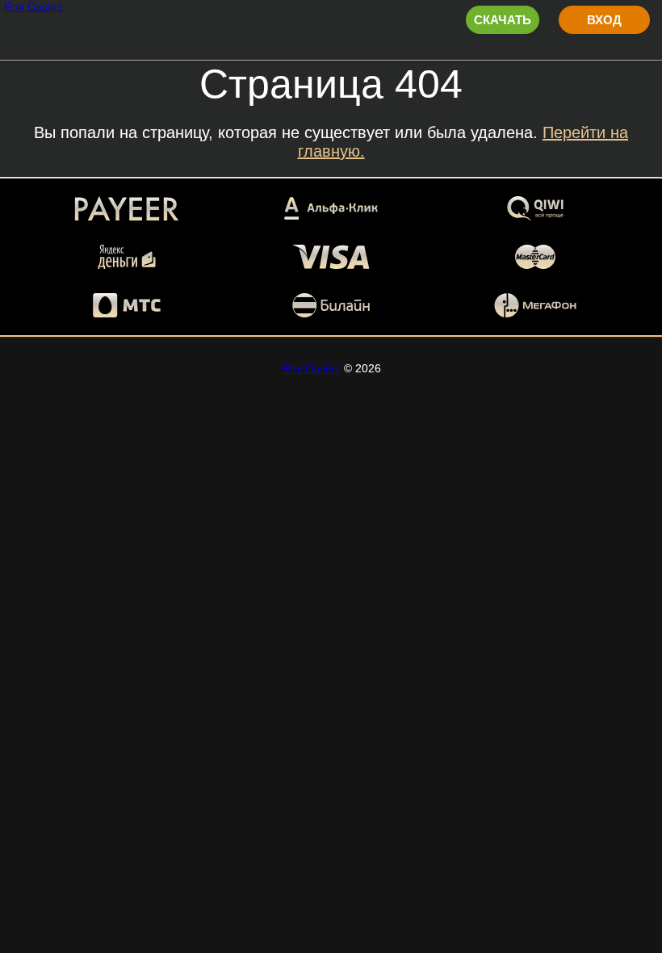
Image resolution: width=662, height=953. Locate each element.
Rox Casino (33, 6)
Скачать (502, 20)
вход (604, 20)
